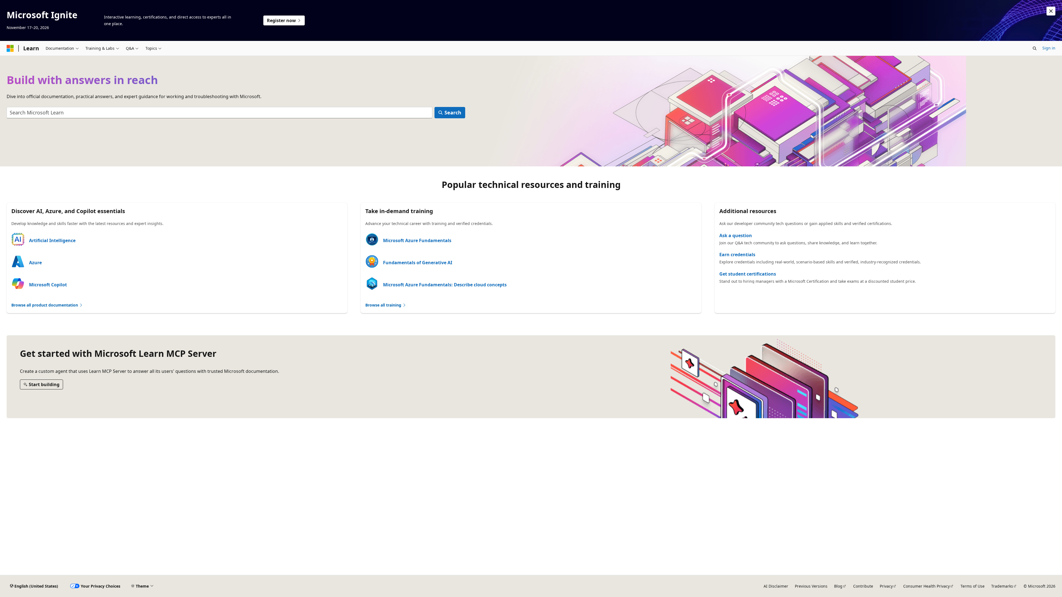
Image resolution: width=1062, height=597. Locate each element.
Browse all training (383, 305)
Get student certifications (747, 274)
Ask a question (735, 235)
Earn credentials (737, 254)
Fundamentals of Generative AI (417, 262)
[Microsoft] (10, 48)
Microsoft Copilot (48, 284)
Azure (35, 262)
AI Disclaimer (776, 586)
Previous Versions (811, 586)
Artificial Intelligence (52, 240)
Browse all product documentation (45, 305)
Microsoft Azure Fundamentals (417, 240)
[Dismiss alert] (1051, 11)
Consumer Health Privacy (926, 586)
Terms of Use (973, 586)
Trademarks (1002, 586)
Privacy (886, 586)
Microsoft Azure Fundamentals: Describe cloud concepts (445, 284)
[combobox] (219, 112)
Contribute (863, 586)
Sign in (1048, 48)
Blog (838, 586)
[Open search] (1034, 48)
